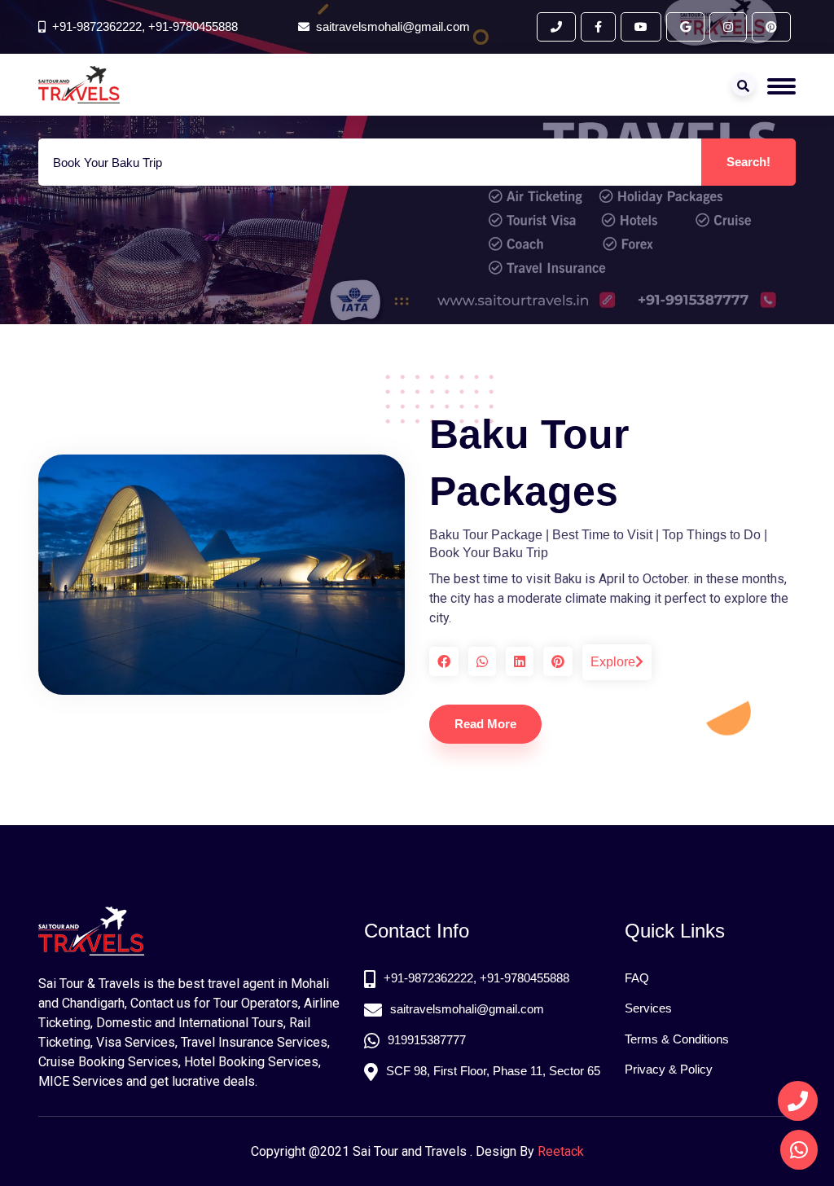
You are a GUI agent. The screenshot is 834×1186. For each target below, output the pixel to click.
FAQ (637, 978)
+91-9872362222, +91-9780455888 (145, 26)
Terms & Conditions (677, 1039)
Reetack (561, 1151)
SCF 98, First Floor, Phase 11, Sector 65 (493, 1071)
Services (648, 1008)
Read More (485, 724)
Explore (612, 662)
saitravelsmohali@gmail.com (467, 1009)
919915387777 (427, 1040)
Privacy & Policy (669, 1069)
